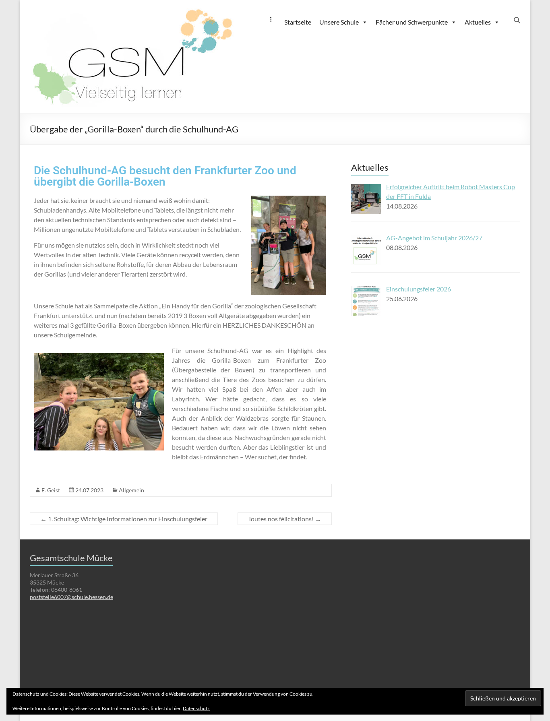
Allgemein (131, 490)
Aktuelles (478, 22)
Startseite (297, 22)
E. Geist (50, 490)
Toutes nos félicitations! (284, 519)
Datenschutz (196, 708)
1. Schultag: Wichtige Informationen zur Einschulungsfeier (123, 519)
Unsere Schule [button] (339, 22)
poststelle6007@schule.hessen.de (71, 596)
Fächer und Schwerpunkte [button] (412, 22)
